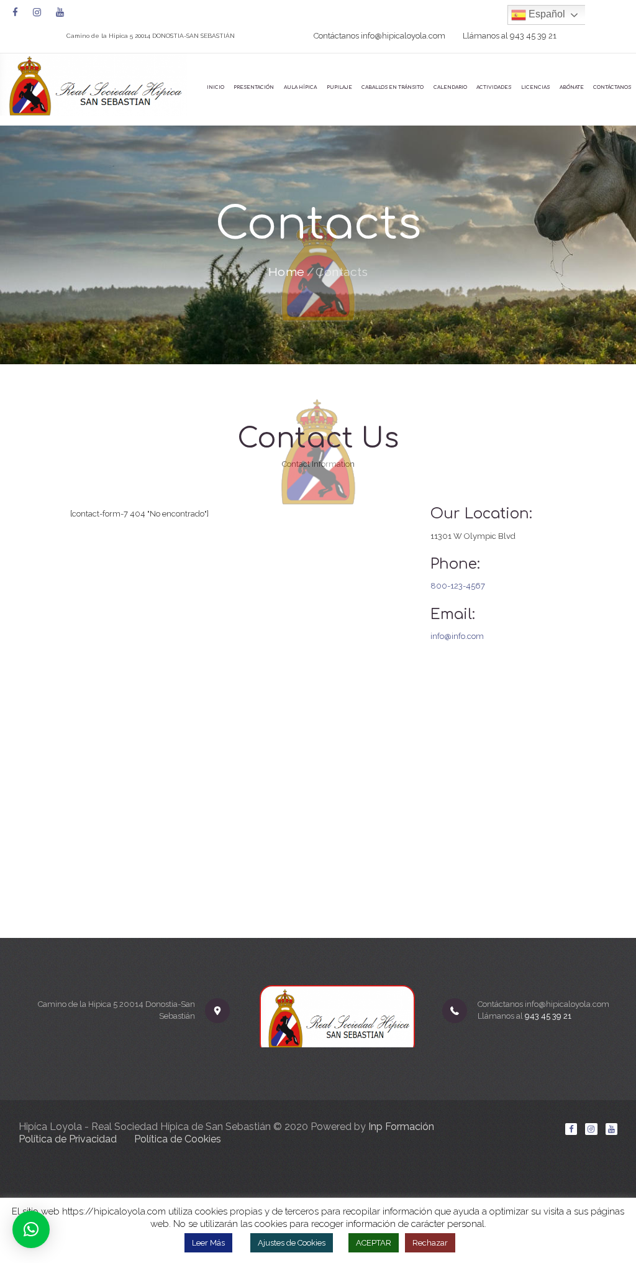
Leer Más (208, 1242)
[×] (31, 1229)
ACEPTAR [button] (373, 1242)
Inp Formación (401, 1126)
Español (545, 14)
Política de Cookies (177, 1139)
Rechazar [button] (430, 1242)
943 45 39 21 (533, 35)
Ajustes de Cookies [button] (291, 1242)
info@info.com (457, 636)
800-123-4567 (457, 585)
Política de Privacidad (68, 1139)
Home (286, 272)
